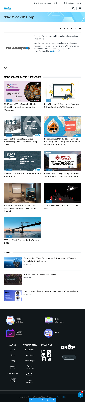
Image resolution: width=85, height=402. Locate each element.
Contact (78, 3)
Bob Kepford (55, 51)
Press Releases (29, 381)
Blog (35, 3)
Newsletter (42, 3)
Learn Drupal (29, 361)
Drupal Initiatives (30, 367)
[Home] (7, 8)
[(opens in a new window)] (6, 68)
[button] (60, 28)
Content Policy (13, 367)
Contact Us (69, 357)
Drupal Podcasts (29, 374)
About (49, 3)
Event (9, 100)
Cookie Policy (13, 373)
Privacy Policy (13, 380)
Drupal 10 (61, 397)
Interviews (30, 355)
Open (13, 355)
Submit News (57, 3)
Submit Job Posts (68, 3)
